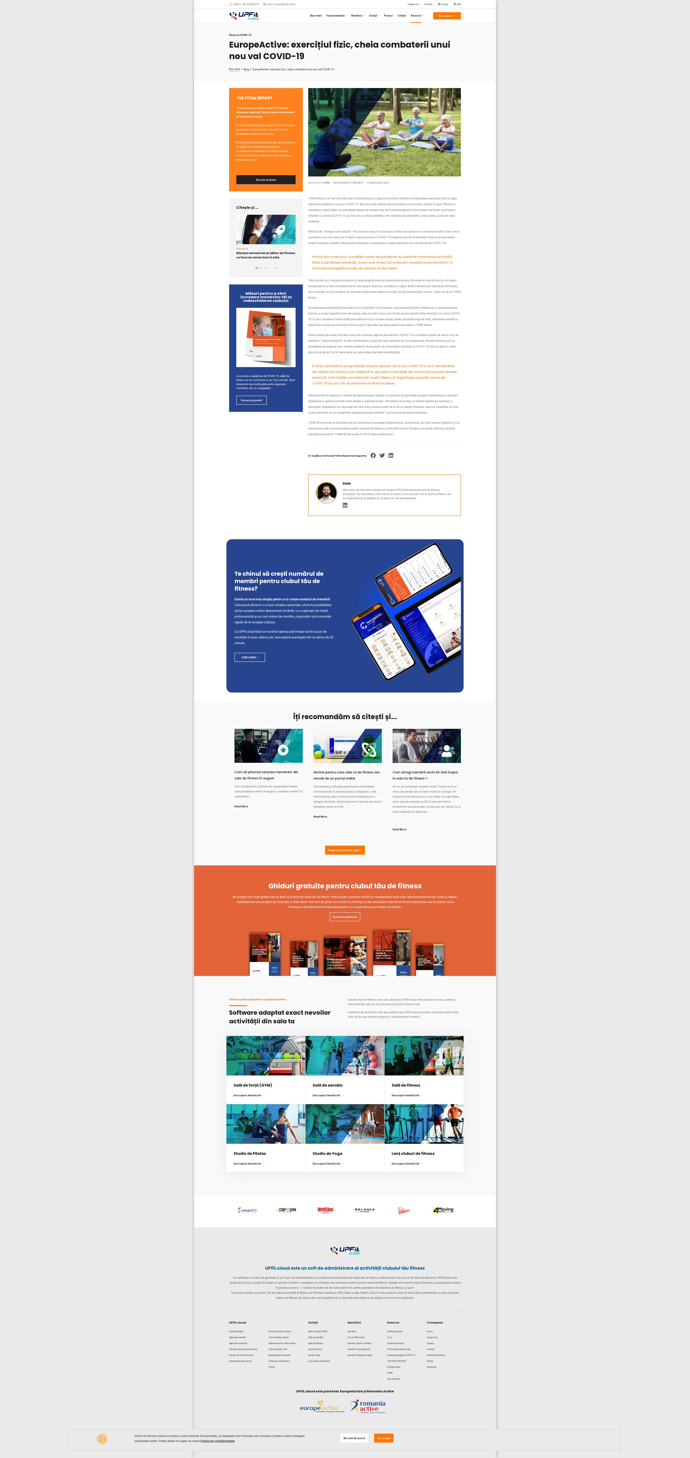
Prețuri (388, 15)
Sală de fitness (315, 1343)
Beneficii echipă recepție (360, 1355)
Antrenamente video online (282, 1343)
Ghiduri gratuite (394, 1331)
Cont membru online (279, 1337)
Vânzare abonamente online (243, 1349)
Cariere (430, 1343)
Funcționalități (236, 1331)
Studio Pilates (315, 1349)
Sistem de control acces (241, 1355)
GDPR (390, 1373)
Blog (246, 69)
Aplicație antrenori (238, 1343)
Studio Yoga (314, 1355)
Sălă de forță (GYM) (317, 1331)
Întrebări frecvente (436, 1355)
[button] (257, 268)
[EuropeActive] (322, 1409)
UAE (458, 4)
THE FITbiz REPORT (396, 1361)
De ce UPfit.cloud (356, 1337)
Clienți (402, 15)
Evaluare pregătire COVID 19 (401, 1355)
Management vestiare (280, 1355)
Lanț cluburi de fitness (319, 1361)
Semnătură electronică (240, 1361)
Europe (444, 4)
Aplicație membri (237, 1337)
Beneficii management (359, 1349)
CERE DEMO (249, 657)
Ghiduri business (395, 1343)
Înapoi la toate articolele (344, 850)
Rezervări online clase (280, 1331)
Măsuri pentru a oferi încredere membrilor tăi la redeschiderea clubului (266, 297)
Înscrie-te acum (266, 179)
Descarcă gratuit (251, 400)
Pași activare (393, 1379)
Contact (428, 4)
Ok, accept (383, 1438)
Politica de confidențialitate (217, 1441)
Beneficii (352, 1331)
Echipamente (393, 1367)
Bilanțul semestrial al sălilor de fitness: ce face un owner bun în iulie (265, 255)
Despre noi (413, 4)
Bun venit (316, 15)
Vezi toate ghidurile (345, 917)
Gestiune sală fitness (279, 1361)
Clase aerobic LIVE (278, 1349)
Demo (430, 1331)
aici (391, 434)
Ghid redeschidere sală (398, 1349)
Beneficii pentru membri (359, 1343)
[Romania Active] (367, 1409)
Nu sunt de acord (354, 1438)
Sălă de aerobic (315, 1337)
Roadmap (431, 1367)
